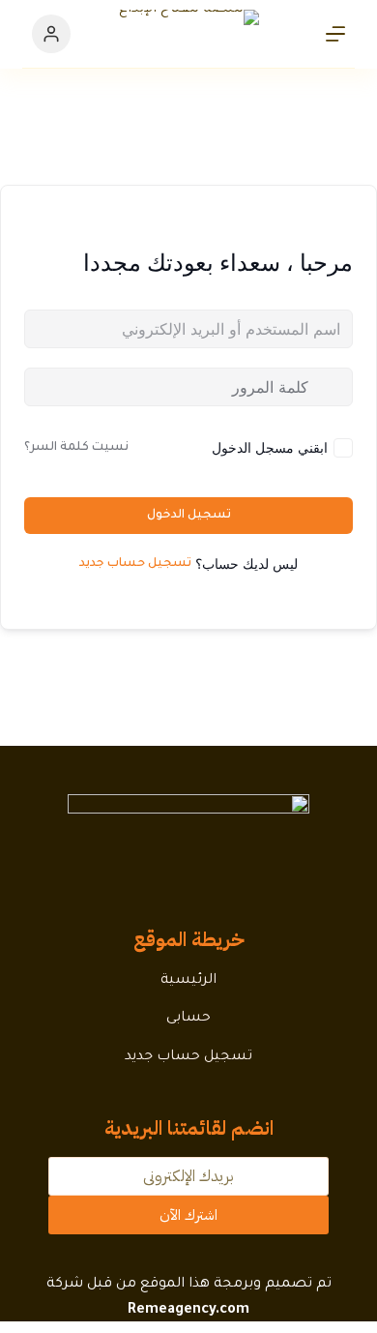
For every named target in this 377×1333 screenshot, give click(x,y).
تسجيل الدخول (189, 515)
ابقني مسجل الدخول (270, 447)
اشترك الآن (189, 1215)
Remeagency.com (188, 1310)
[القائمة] (335, 34)
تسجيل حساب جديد (135, 564)
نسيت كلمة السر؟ (76, 448)
